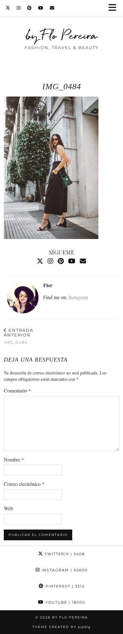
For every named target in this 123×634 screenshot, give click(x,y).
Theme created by (61, 627)
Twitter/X (64, 554)
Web (8, 508)
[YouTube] (41, 8)
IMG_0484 (18, 336)
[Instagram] (19, 8)
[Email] (52, 8)
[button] (114, 8)
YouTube (64, 602)
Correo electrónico (24, 483)
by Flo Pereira (61, 35)
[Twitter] (8, 8)
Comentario (17, 390)
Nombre (14, 459)
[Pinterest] (29, 8)
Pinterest (64, 586)
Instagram (78, 297)
